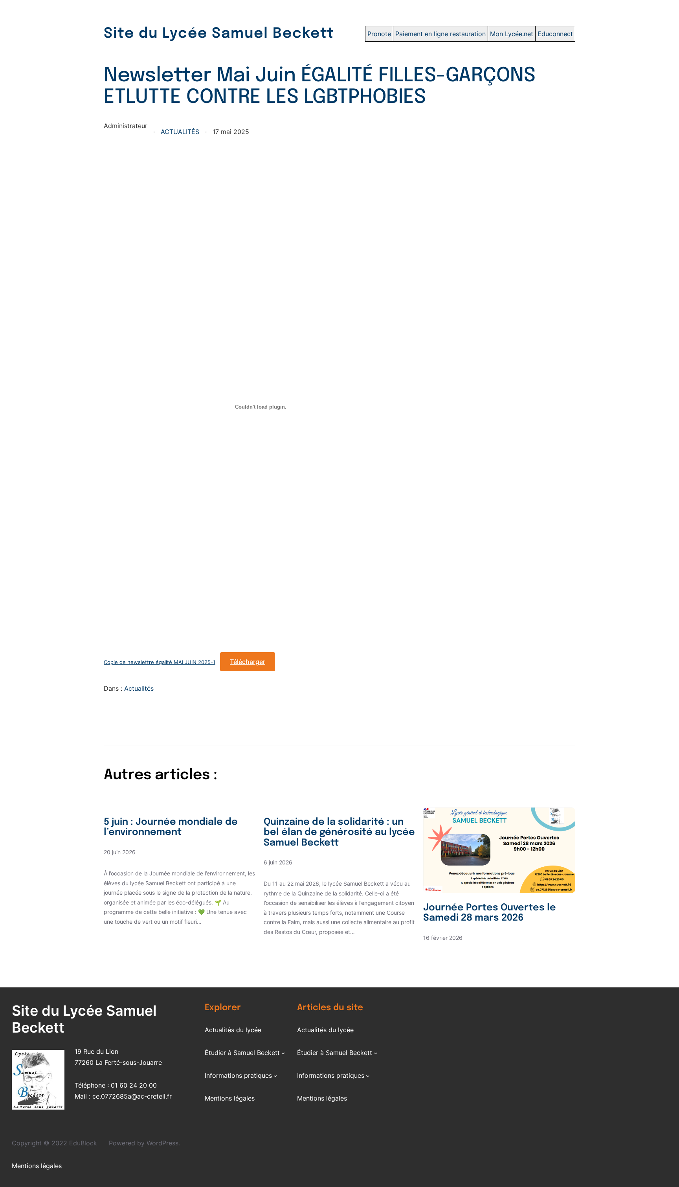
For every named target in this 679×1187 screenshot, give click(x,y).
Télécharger (247, 662)
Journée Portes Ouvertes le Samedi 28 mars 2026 (489, 913)
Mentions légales (230, 1098)
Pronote (379, 34)
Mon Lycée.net (511, 34)
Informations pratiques (238, 1075)
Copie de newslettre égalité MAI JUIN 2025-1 (159, 662)
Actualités (180, 132)
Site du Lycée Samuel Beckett (219, 34)
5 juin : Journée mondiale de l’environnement (171, 827)
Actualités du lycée (233, 1030)
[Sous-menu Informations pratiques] (275, 1075)
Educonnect (555, 34)
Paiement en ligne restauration (440, 34)
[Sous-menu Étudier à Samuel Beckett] (283, 1053)
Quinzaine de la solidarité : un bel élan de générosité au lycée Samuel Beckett (339, 832)
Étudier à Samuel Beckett (242, 1053)
